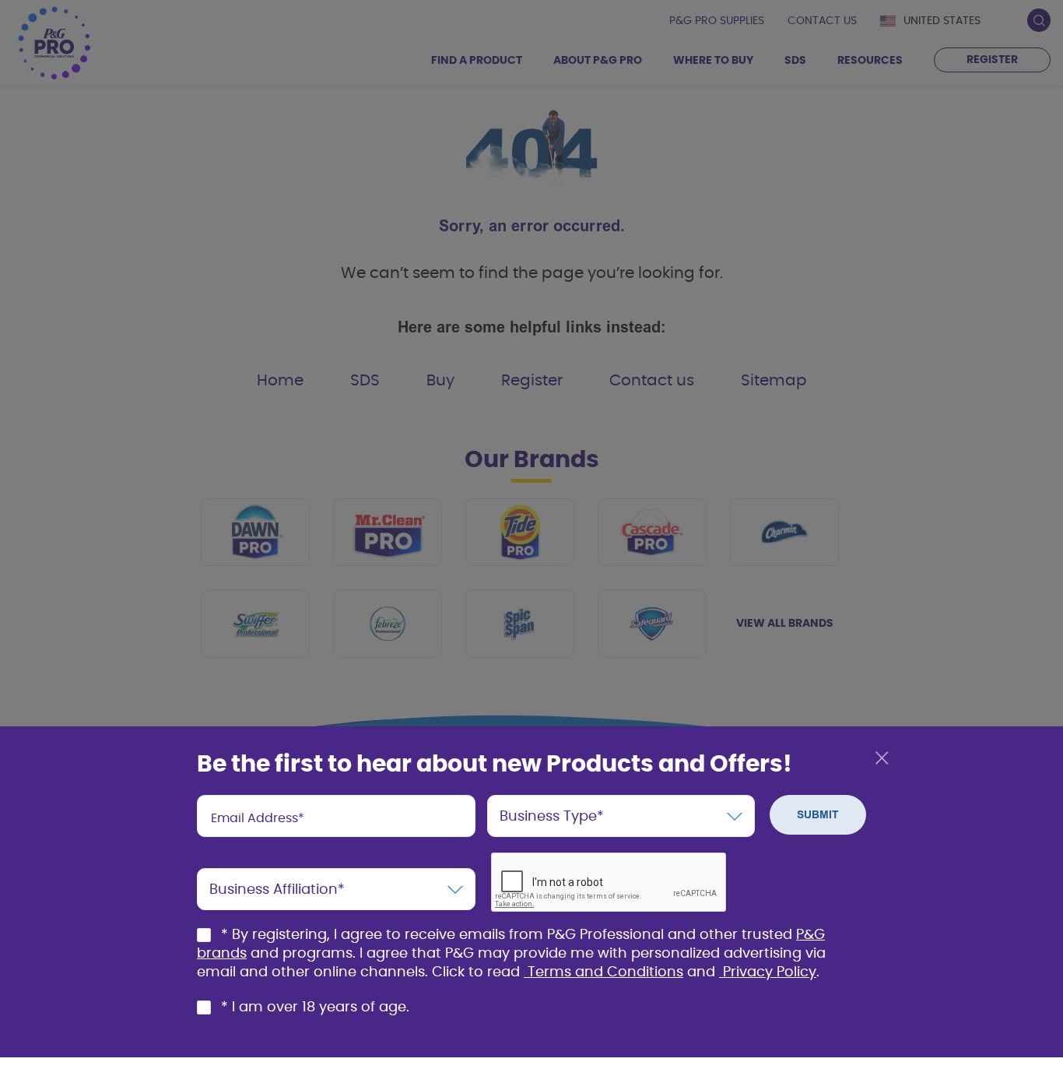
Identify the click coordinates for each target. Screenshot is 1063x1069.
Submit (818, 814)
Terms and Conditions (605, 972)
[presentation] (336, 816)
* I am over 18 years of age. (315, 1007)
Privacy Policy (769, 972)
